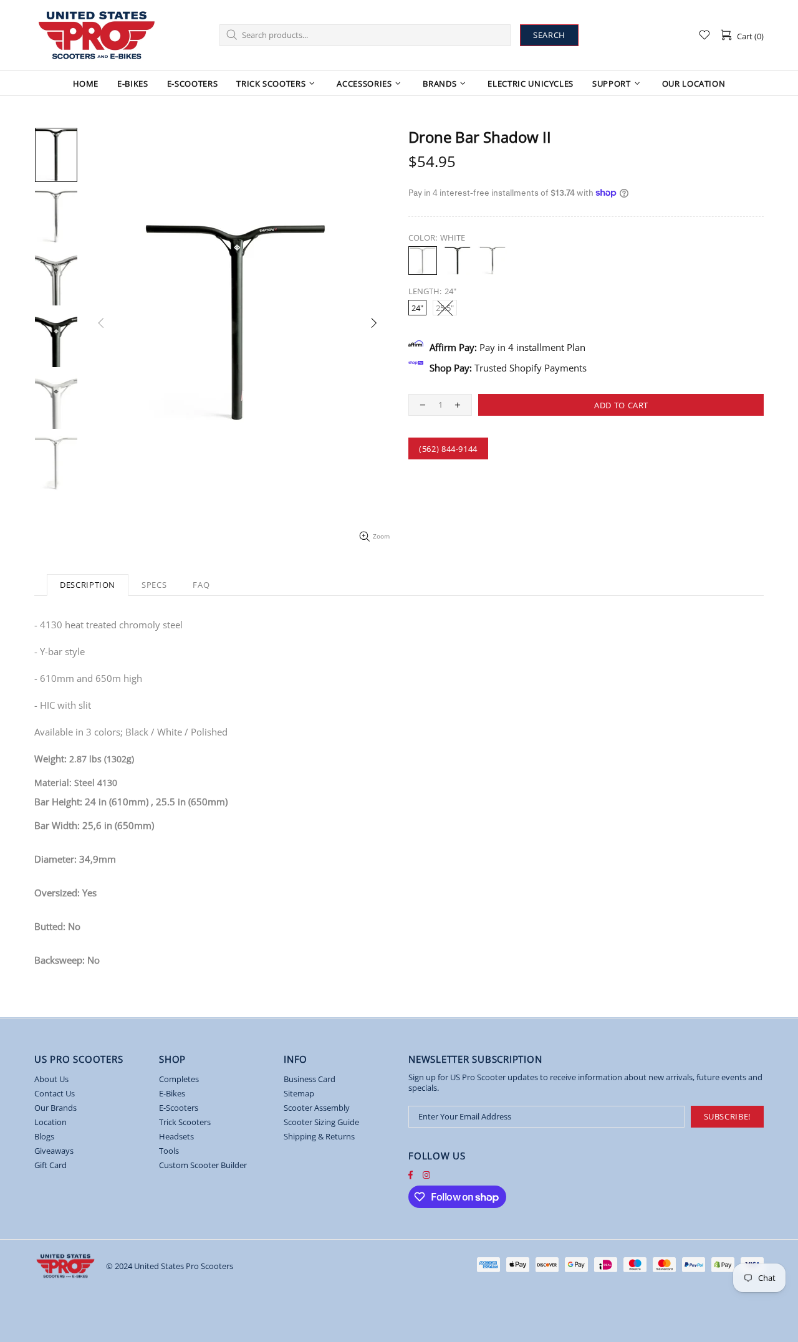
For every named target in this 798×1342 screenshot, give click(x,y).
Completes (179, 1079)
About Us (51, 1079)
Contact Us (54, 1093)
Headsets (176, 1136)
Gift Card (50, 1165)
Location (50, 1122)
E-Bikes (172, 1093)
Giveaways (54, 1151)
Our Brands (55, 1108)
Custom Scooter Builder (203, 1165)
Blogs (44, 1136)
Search (549, 35)
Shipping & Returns (319, 1136)
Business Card (309, 1079)
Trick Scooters (185, 1122)
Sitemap (299, 1093)
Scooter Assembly (317, 1108)
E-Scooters (178, 1108)
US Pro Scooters (96, 35)
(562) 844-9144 (448, 448)
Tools (169, 1151)
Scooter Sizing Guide (321, 1122)
